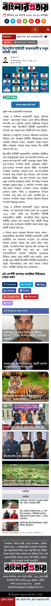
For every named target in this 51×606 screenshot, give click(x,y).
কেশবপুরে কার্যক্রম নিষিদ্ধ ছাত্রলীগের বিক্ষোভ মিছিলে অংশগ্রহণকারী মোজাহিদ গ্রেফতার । (25, 336)
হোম (8, 42)
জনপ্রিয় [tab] (25, 496)
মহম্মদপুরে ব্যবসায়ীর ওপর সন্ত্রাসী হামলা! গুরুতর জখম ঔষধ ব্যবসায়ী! (25, 365)
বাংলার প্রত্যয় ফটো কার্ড (25, 104)
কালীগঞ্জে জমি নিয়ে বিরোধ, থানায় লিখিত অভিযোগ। (34, 524)
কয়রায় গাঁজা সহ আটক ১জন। (19, 456)
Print (8, 303)
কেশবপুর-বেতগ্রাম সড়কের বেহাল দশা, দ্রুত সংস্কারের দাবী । (34, 501)
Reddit (25, 290)
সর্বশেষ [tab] (25, 491)
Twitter (27, 284)
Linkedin (10, 290)
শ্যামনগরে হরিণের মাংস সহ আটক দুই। (24, 427)
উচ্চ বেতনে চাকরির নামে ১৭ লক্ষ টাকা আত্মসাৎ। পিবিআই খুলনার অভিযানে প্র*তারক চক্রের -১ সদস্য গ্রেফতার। (34, 515)
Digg (42, 284)
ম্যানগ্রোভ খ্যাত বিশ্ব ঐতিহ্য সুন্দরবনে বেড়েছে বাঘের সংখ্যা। (23, 397)
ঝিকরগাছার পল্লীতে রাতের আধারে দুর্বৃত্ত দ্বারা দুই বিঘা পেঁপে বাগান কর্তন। (25, 482)
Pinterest (32, 296)
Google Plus (13, 296)
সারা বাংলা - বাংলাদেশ (26, 42)
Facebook (10, 284)
